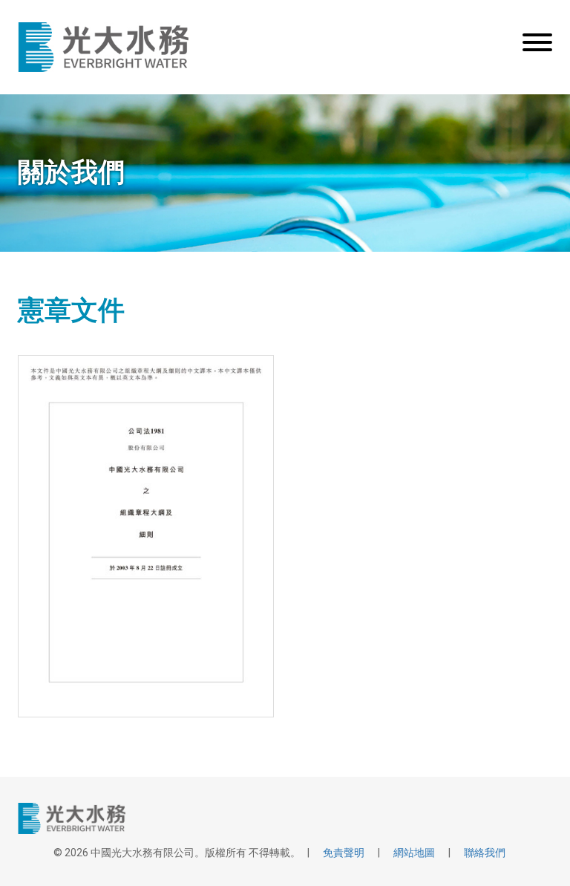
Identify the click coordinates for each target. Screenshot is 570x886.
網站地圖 (414, 853)
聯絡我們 (484, 853)
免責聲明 (343, 853)
